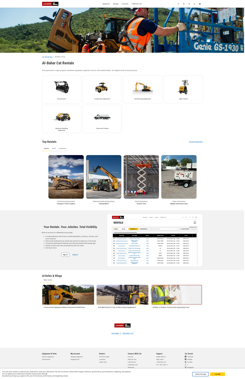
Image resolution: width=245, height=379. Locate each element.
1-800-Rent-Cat (161, 362)
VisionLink (131, 367)
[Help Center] (183, 4)
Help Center (160, 359)
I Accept (217, 374)
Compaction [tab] (62, 148)
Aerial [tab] (54, 148)
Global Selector (161, 357)
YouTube (189, 362)
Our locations (115, 333)
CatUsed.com (132, 362)
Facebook (190, 357)
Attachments (46, 359)
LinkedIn (189, 359)
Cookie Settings (200, 374)
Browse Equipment (48, 357)
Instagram (190, 367)
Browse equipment (196, 142)
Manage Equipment (77, 357)
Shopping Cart (75, 359)
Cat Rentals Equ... (47, 57)
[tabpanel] (122, 180)
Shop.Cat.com (132, 359)
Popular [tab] (46, 148)
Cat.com (130, 357)
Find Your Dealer (104, 357)
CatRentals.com (133, 365)
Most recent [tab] (48, 280)
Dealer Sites (103, 362)
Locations (102, 359)
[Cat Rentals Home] (50, 4)
